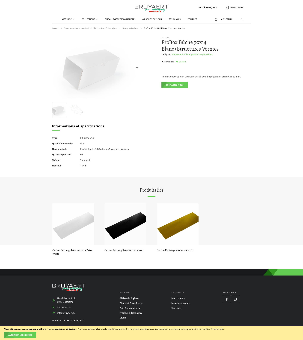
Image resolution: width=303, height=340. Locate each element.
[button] (208, 7)
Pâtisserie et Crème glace (105, 28)
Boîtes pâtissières (130, 28)
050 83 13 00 (63, 307)
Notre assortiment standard (76, 28)
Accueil (55, 28)
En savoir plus (217, 329)
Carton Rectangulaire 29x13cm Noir (124, 250)
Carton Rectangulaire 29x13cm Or (175, 250)
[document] (152, 333)
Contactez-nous (175, 85)
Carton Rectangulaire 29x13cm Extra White (72, 252)
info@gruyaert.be (66, 312)
